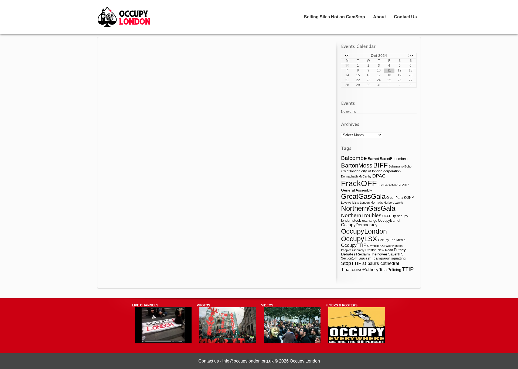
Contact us (208, 361)
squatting (398, 258)
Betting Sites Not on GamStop (334, 17)
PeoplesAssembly (352, 250)
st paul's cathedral (380, 263)
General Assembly (356, 190)
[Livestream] (163, 342)
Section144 (349, 258)
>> (410, 55)
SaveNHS (396, 254)
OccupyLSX (359, 238)
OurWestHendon (391, 245)
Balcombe (354, 158)
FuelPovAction (387, 185)
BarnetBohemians (394, 159)
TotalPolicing (390, 269)
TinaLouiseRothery (360, 269)
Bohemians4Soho (399, 166)
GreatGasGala (363, 196)
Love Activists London (355, 202)
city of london (350, 171)
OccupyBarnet (389, 220)
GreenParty (394, 198)
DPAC (379, 176)
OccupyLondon (364, 231)
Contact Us (405, 17)
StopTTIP (351, 263)
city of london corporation (381, 171)
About (379, 17)
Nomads (376, 202)
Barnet (373, 158)
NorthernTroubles (361, 215)
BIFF (380, 165)
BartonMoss (356, 165)
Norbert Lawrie (393, 202)
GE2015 (403, 185)
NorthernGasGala (368, 208)
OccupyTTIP (353, 245)
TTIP (408, 269)
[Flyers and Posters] (356, 342)
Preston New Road (379, 250)
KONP (409, 198)
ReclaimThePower (371, 254)
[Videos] (292, 342)
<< (347, 55)
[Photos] (227, 342)
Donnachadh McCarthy (356, 176)
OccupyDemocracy (359, 225)
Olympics (373, 245)
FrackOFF (359, 183)
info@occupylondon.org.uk (248, 361)
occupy (389, 215)
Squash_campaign (374, 258)
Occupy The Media (391, 240)
